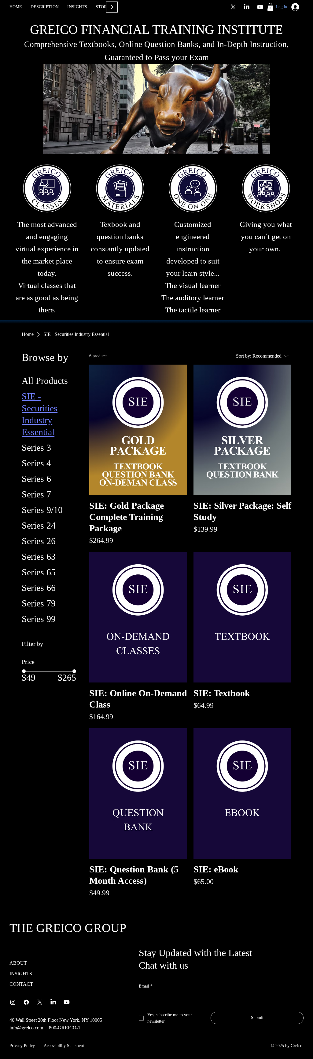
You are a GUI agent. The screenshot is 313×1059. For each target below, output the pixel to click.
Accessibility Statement (64, 1045)
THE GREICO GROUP (67, 928)
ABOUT (18, 963)
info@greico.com (26, 1027)
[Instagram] (12, 1002)
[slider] (24, 671)
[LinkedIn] (246, 7)
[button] (270, 7)
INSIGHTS (20, 973)
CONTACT (21, 984)
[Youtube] (260, 7)
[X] (233, 7)
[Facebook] (26, 1002)
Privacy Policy (22, 1045)
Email (146, 986)
